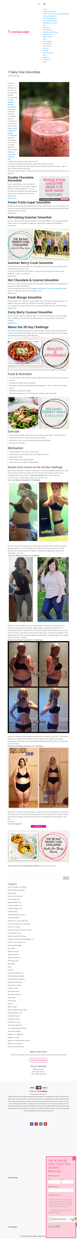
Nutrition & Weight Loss (16, 973)
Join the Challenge (38, 1060)
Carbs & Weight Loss (15, 905)
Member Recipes (13, 951)
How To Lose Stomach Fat (16, 942)
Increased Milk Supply (15, 945)
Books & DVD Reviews (15, 896)
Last (62, 1179)
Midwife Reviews (13, 955)
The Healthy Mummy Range (17, 1028)
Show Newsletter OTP (15, 1013)
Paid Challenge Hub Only (16, 976)
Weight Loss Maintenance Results (19, 1040)
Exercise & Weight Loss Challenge (19, 924)
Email (53, 1186)
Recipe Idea (11, 997)
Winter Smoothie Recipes (16, 1047)
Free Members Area (14, 933)
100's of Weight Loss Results (17, 887)
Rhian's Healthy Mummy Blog (17, 1010)
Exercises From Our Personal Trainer (20, 930)
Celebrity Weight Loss (15, 908)
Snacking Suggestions (15, 1025)
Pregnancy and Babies (15, 982)
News (9, 967)
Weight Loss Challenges (15, 1034)
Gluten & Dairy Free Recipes (17, 936)
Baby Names (12, 893)
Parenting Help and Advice (16, 979)
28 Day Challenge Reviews (16, 890)
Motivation (11, 964)
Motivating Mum (13, 961)
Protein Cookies (13, 988)
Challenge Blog (13, 911)
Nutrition (11, 970)
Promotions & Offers (15, 985)
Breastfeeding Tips (14, 899)
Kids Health (11, 948)
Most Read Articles (14, 958)
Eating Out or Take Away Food (18, 921)
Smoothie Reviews (14, 1019)
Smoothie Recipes (14, 76)
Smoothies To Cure (14, 1022)
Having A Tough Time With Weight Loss (21, 939)
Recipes (10, 1004)
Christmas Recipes (14, 918)
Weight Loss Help (13, 1037)
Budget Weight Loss (14, 902)
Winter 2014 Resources (15, 1044)
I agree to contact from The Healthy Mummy (59, 1211)
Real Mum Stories (13, 991)
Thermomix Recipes (14, 1031)
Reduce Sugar (12, 1007)
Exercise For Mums (14, 927)
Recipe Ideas (12, 1001)
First (49, 1179)
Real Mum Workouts (14, 994)
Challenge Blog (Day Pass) (16, 915)
